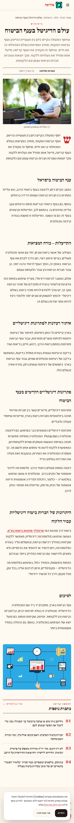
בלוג (56, 18)
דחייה (61, 813)
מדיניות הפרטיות (52, 805)
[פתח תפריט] (67, 5)
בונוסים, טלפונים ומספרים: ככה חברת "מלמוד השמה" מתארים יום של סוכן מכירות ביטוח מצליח (33, 764)
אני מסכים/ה (43, 813)
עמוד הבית (65, 18)
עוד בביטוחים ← (13, 704)
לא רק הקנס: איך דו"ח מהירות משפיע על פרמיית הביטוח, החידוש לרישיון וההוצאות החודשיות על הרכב (33, 750)
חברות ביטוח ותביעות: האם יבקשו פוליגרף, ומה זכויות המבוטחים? (34, 737)
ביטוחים (48, 18)
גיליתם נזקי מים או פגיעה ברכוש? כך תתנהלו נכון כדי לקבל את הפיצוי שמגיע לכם (34, 723)
